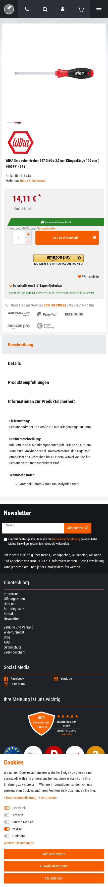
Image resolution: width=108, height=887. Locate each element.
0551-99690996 (55, 305)
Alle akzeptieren (54, 854)
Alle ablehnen (54, 878)
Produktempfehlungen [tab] (28, 382)
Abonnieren (75, 528)
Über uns (10, 604)
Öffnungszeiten (14, 599)
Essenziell (19, 808)
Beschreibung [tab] (20, 344)
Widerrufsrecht (14, 632)
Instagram (18, 684)
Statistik (17, 815)
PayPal (17, 829)
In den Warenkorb (65, 238)
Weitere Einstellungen (19, 843)
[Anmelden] (63, 9)
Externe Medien (23, 822)
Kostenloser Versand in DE (58, 222)
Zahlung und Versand (18, 627)
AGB (7, 642)
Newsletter (11, 619)
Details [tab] (14, 363)
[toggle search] (45, 9)
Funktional (19, 836)
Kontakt (9, 614)
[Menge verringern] (28, 241)
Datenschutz (12, 647)
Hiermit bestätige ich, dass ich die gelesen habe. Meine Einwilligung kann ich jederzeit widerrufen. (53, 541)
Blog (7, 637)
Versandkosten (46, 228)
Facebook (17, 678)
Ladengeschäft (14, 652)
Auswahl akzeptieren (54, 866)
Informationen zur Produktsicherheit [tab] (41, 401)
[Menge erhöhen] (28, 234)
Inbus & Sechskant (33, 181)
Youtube (66, 678)
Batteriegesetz (14, 609)
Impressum (12, 594)
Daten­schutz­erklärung (21, 798)
